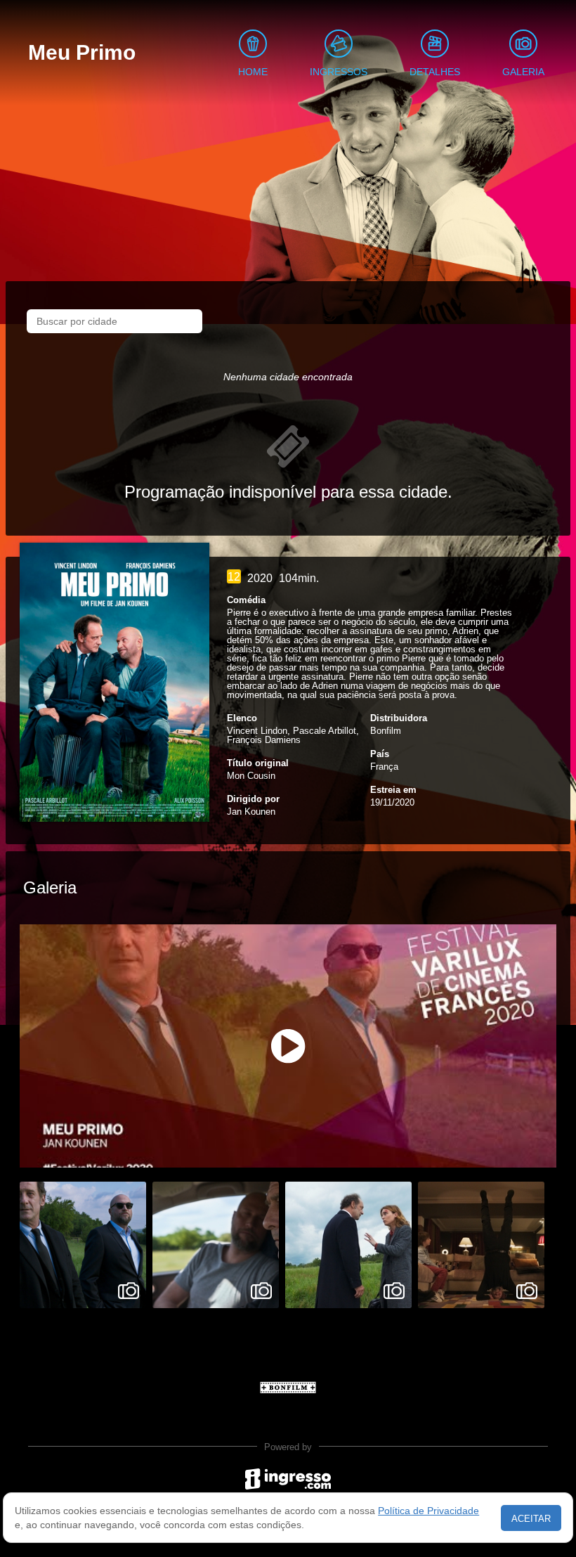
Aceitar (531, 1518)
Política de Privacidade (428, 1510)
